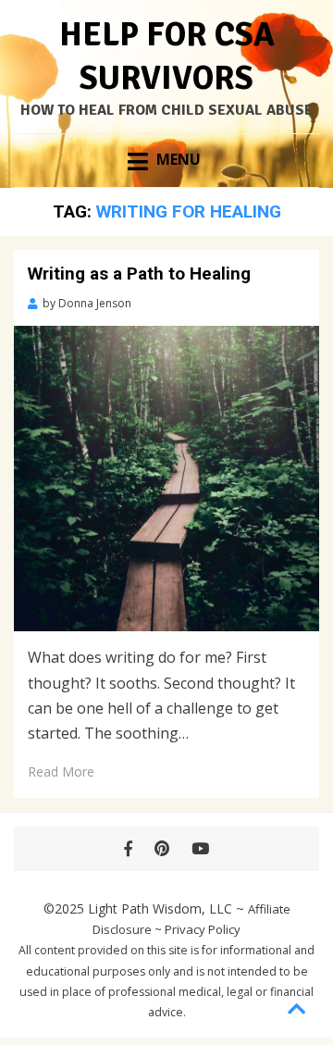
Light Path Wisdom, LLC (160, 908)
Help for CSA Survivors (167, 56)
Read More (61, 771)
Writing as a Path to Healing (139, 273)
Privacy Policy (202, 929)
